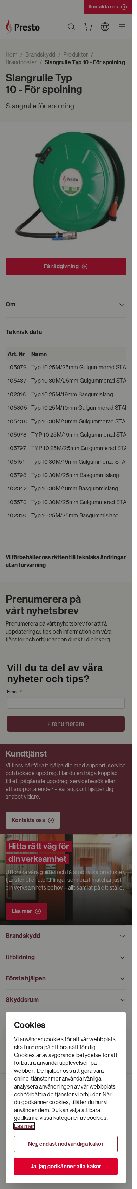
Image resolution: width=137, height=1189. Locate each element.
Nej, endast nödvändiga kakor (66, 1144)
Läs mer (24, 1126)
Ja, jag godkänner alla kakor (66, 1166)
